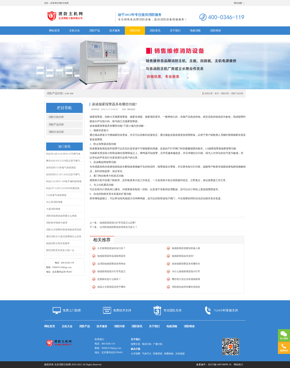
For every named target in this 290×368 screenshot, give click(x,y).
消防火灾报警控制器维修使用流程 (63, 229)
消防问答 (135, 30)
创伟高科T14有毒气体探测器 (61, 167)
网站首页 (54, 30)
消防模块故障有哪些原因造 (186, 287)
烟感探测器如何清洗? (183, 256)
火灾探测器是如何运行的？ (111, 248)
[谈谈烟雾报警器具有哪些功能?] (79, 12)
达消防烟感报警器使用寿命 (111, 263)
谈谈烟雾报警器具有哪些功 (186, 263)
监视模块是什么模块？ (109, 279)
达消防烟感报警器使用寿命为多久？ (118, 227)
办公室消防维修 (54, 202)
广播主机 (157, 344)
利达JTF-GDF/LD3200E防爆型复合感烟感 (64, 188)
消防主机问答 (56, 117)
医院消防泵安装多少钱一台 (60, 250)
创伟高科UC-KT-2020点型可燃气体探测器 (64, 174)
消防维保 (215, 30)
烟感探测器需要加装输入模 (186, 248)
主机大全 (74, 30)
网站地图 (239, 3)
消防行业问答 (56, 132)
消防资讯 (155, 30)
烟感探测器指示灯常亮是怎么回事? (118, 222)
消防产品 (94, 30)
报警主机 (135, 344)
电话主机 (146, 344)
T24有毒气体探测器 (56, 195)
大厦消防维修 (53, 209)
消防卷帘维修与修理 (56, 222)
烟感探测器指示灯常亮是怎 (111, 271)
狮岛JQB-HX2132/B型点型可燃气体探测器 (64, 160)
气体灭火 (146, 353)
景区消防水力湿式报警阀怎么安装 (63, 236)
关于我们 (175, 30)
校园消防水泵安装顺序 (58, 243)
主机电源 (180, 353)
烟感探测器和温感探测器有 (111, 256)
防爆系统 (157, 353)
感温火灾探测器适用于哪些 (111, 287)
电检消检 (195, 30)
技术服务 (114, 30)
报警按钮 (169, 353)
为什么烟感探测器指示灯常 (186, 271)
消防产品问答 (237, 93)
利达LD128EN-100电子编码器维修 (64, 181)
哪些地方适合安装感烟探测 (186, 279)
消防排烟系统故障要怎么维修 (61, 216)
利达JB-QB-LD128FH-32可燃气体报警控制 (64, 154)
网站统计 (238, 364)
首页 (217, 93)
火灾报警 (135, 353)
